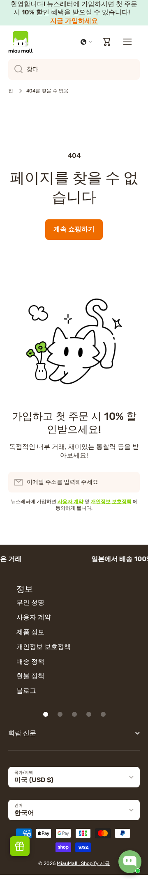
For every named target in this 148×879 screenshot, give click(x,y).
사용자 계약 (33, 617)
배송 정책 (30, 661)
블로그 (26, 691)
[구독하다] (129, 482)
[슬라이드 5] (103, 714)
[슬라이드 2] (60, 714)
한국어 (24, 813)
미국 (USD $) (33, 780)
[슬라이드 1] (45, 714)
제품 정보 (30, 632)
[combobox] (74, 69)
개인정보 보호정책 (43, 647)
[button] (86, 42)
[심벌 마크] (20, 42)
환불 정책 (30, 676)
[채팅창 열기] (129, 861)
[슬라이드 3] (74, 714)
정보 (24, 589)
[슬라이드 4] (88, 714)
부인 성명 (30, 602)
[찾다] (15, 69)
